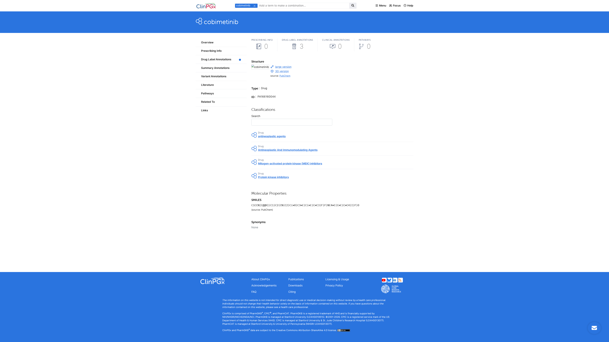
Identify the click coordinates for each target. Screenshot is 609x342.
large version (283, 66)
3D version (282, 71)
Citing (292, 291)
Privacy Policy (334, 285)
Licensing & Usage (337, 279)
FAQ (253, 291)
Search (255, 116)
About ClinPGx (260, 279)
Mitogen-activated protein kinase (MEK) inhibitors (290, 163)
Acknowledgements (264, 285)
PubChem (284, 75)
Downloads (295, 285)
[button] (380, 6)
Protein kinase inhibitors (273, 177)
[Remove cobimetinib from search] (254, 5)
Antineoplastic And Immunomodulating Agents (288, 150)
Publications (296, 279)
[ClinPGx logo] (221, 280)
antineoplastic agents (272, 136)
